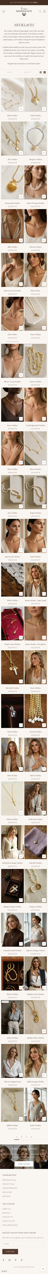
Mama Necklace (35, 469)
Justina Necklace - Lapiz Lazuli (35, 600)
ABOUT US (6, 1209)
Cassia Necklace (35, 688)
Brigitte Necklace (35, 513)
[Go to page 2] (31, 1137)
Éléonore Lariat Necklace (12, 381)
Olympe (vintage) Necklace (12, 907)
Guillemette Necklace (36, 819)
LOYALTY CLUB (8, 1221)
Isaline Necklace (35, 1125)
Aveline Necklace (12, 1038)
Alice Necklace (12, 159)
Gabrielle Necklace (35, 863)
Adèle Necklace (12, 247)
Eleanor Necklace (12, 994)
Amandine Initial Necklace (12, 950)
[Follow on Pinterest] (15, 1260)
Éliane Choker (35, 291)
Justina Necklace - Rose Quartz (35, 644)
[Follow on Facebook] (3, 1260)
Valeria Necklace (35, 775)
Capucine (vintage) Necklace (35, 950)
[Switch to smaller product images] (45, 72)
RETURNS (6, 1196)
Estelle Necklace (35, 556)
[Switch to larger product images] (41, 72)
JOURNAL (6, 1213)
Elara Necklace (12, 775)
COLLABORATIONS (10, 1225)
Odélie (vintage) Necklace (35, 1081)
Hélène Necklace (12, 600)
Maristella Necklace (12, 688)
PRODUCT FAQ (8, 1184)
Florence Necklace (36, 247)
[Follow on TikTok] (22, 1260)
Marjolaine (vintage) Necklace (12, 863)
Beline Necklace (12, 115)
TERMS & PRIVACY (9, 1188)
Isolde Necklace (12, 732)
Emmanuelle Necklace (12, 203)
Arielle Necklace (35, 115)
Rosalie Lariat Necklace (12, 644)
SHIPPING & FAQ (9, 1180)
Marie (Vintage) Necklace (35, 203)
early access (24, 1164)
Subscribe (10, 1251)
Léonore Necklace (35, 381)
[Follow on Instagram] (9, 1260)
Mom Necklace (12, 469)
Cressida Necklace (36, 732)
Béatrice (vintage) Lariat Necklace (12, 1081)
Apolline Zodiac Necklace (35, 1038)
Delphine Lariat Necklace (35, 994)
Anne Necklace (12, 513)
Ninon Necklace (35, 334)
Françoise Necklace (35, 907)
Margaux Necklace (35, 159)
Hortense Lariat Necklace (12, 291)
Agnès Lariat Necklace (12, 556)
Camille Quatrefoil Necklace (35, 425)
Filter (9, 72)
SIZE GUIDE (7, 1192)
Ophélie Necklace (12, 1125)
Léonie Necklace (12, 425)
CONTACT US (7, 1217)
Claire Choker (12, 334)
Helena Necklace (12, 819)
